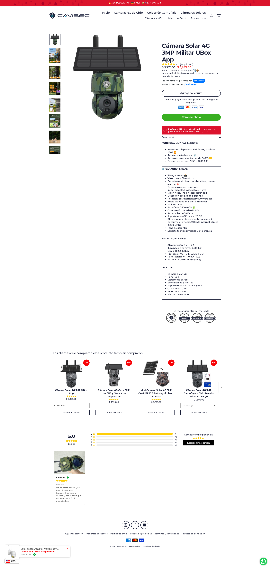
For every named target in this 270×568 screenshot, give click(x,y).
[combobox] (71, 405)
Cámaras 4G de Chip (128, 12)
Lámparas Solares (193, 12)
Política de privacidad (141, 533)
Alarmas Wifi (177, 18)
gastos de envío (193, 73)
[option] (106, 77)
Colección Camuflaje (161, 12)
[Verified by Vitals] (34, 554)
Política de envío (118, 533)
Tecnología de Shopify (151, 546)
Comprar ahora (191, 117)
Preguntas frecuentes (97, 533)
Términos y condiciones (167, 533)
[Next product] (221, 387)
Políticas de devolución (193, 533)
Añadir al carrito (71, 412)
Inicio (106, 12)
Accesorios (198, 18)
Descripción (168, 137)
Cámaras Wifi (154, 18)
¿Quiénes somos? (74, 533)
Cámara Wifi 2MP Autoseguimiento (38, 551)
